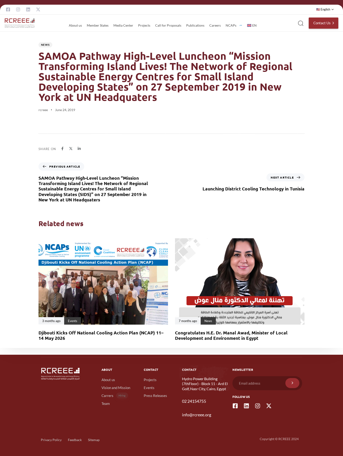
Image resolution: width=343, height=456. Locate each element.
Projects (144, 25)
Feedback (75, 440)
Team (106, 403)
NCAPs (231, 25)
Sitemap (94, 440)
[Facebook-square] (8, 9)
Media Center (123, 25)
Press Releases (155, 395)
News (45, 44)
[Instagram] (18, 9)
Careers (215, 25)
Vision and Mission (116, 388)
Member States (97, 25)
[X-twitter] (38, 9)
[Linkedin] (28, 9)
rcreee (43, 110)
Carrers (114, 395)
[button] (325, 9)
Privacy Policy (51, 440)
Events (149, 388)
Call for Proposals (168, 25)
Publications (195, 25)
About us (75, 25)
